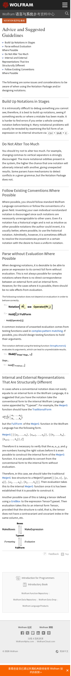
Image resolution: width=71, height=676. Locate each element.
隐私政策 (39, 638)
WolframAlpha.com (25, 641)
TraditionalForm (41, 409)
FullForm (16, 423)
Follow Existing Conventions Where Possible (18, 71)
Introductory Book (38, 584)
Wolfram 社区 (25, 627)
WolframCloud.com (46, 641)
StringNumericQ (58, 345)
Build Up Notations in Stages (20, 42)
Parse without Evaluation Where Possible (16, 48)
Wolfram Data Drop (47, 599)
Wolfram (14, 651)
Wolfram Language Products (35, 606)
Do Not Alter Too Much (16, 54)
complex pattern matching (47, 331)
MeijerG (63, 405)
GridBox (15, 501)
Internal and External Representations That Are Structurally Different (15, 61)
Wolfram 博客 (46, 627)
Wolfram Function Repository (34, 593)
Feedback (53, 554)
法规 (30, 638)
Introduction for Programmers (37, 578)
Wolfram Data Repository (24, 599)
